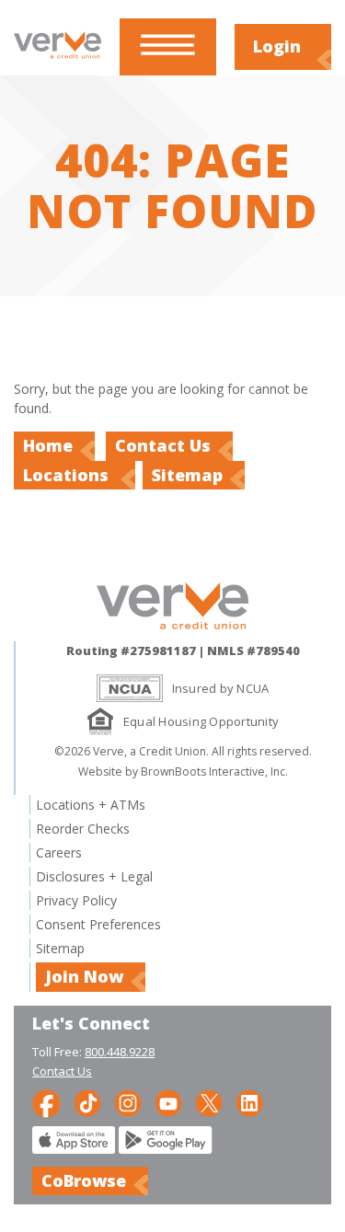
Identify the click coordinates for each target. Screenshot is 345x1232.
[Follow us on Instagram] (128, 1102)
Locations (68, 475)
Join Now (84, 976)
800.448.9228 (120, 1051)
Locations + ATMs (90, 804)
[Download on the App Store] (73, 1148)
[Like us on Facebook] (46, 1102)
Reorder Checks (83, 828)
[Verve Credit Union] (57, 58)
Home (48, 445)
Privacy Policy (76, 900)
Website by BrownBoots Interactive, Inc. (183, 771)
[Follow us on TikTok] (87, 1102)
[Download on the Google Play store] (166, 1148)
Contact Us (163, 445)
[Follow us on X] (209, 1102)
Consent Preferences (98, 924)
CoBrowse (83, 1180)
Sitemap (187, 475)
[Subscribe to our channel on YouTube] (168, 1102)
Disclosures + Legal (94, 876)
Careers (59, 852)
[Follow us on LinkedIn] (249, 1102)
